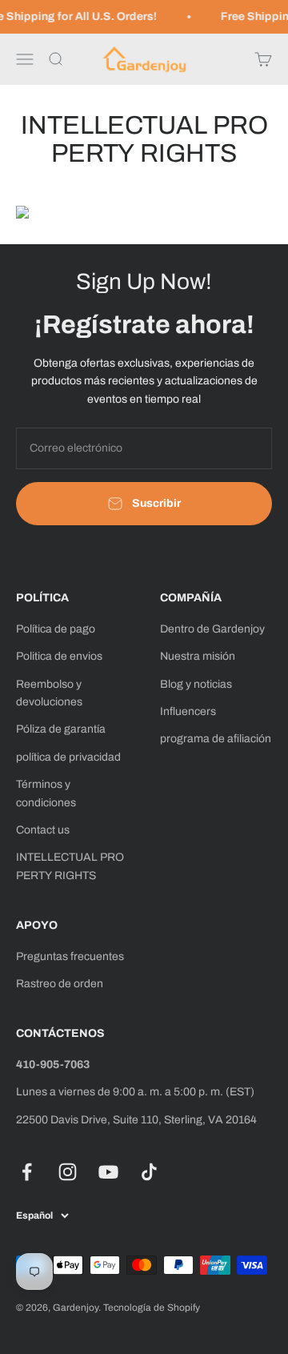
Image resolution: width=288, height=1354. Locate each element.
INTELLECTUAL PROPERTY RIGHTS (70, 866)
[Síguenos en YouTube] (108, 1172)
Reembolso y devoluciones (49, 693)
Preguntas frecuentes (70, 956)
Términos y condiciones (46, 793)
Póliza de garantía (61, 729)
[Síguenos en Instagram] (67, 1172)
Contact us (43, 830)
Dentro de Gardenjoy (212, 629)
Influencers (188, 711)
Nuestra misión (197, 656)
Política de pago (55, 629)
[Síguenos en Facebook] (27, 1172)
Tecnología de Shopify (151, 1307)
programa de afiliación (215, 739)
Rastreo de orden (59, 984)
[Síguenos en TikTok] (149, 1172)
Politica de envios (59, 656)
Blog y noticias (196, 684)
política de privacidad (68, 757)
